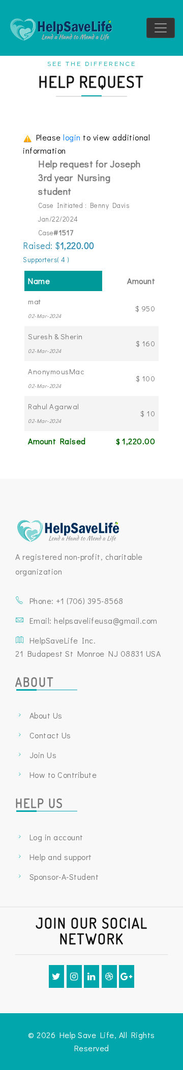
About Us (46, 715)
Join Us (43, 755)
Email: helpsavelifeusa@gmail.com (93, 620)
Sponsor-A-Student (64, 876)
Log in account (56, 837)
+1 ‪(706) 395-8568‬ (90, 600)
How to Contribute (63, 774)
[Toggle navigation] (160, 28)
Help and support (60, 856)
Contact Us (50, 735)
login (73, 137)
